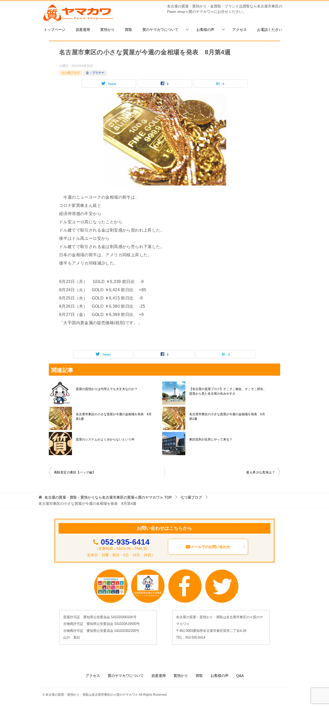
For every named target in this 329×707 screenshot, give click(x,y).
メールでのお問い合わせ (210, 547)
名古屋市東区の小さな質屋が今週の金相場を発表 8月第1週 (114, 416)
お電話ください (269, 30)
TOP (108, 497)
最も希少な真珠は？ (260, 472)
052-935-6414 (125, 542)
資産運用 (83, 30)
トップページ (54, 30)
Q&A (240, 676)
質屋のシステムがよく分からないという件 (105, 439)
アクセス (239, 30)
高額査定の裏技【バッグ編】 (74, 472)
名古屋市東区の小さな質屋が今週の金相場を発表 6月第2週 (227, 416)
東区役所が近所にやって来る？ (210, 439)
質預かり (107, 30)
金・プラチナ (95, 73)
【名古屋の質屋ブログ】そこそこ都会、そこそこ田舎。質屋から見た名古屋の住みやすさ (227, 391)
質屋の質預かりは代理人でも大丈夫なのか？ (107, 389)
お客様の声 (205, 30)
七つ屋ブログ (70, 73)
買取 (128, 30)
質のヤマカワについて (160, 30)
